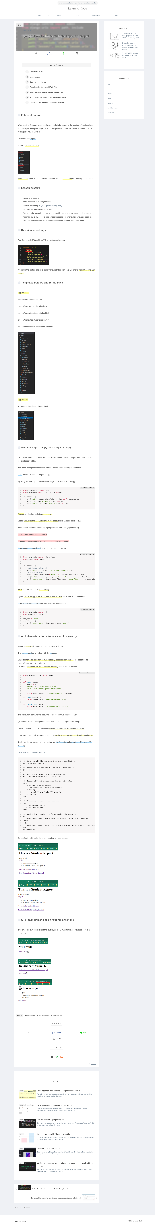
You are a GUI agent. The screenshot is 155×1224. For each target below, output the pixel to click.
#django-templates (44, 1015)
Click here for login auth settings (31, 752)
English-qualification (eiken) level (52, 206)
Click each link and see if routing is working (47, 102)
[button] (77, 53)
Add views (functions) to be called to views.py (48, 97)
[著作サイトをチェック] (52, 1057)
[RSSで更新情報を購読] (61, 1057)
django (20, 1015)
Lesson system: (36, 77)
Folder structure (36, 72)
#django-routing (30, 1015)
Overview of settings (38, 82)
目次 (55, 65)
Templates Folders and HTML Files (43, 87)
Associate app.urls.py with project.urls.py (46, 92)
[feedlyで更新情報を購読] (57, 1057)
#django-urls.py (57, 1015)
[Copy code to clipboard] (92, 491)
